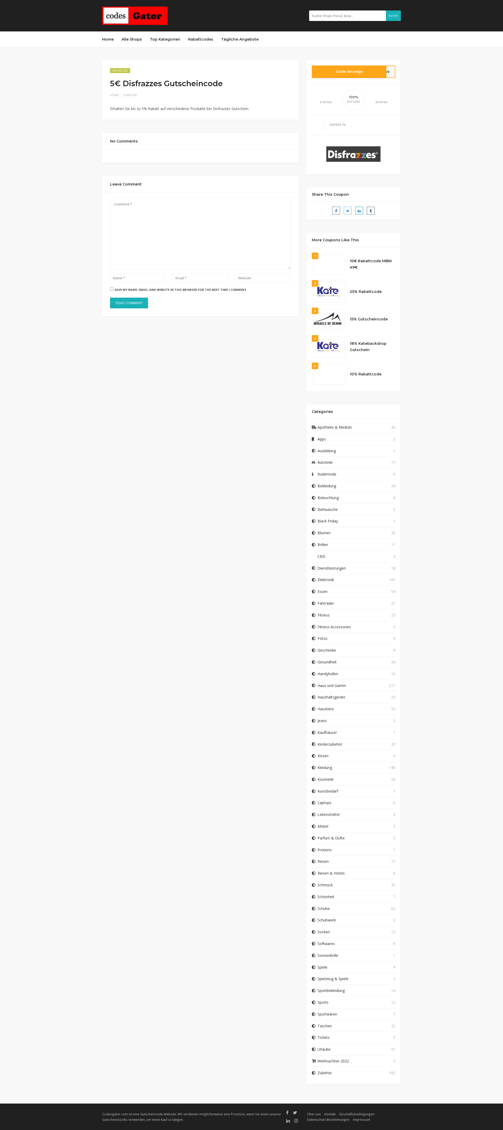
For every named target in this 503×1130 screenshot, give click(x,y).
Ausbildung (327, 450)
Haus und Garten (332, 685)
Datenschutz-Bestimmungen (328, 1119)
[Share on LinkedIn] (359, 211)
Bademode (327, 474)
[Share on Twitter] (348, 211)
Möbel (323, 826)
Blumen (324, 532)
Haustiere (326, 708)
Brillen (323, 544)
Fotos (322, 638)
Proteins (325, 849)
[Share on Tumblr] (371, 211)
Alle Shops (132, 39)
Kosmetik (325, 779)
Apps (322, 438)
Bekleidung (327, 485)
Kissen (323, 755)
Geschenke (327, 650)
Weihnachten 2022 (333, 1060)
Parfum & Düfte (331, 838)
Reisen (323, 861)
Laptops (324, 802)
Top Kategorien (165, 39)
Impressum (361, 1119)
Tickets (324, 1037)
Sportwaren (327, 1014)
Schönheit (326, 896)
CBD (321, 556)
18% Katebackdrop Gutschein (368, 346)
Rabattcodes (200, 39)
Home (108, 39)
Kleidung (325, 767)
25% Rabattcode (366, 291)
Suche (393, 16)
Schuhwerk (327, 920)
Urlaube (324, 1049)
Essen (322, 591)
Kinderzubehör (330, 744)
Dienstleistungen (332, 568)
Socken (324, 931)
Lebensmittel (329, 814)
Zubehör (130, 95)
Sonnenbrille (328, 955)
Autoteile (325, 462)
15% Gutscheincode (369, 319)
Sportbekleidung (331, 990)
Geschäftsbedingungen (356, 1114)
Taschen (325, 1025)
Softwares (326, 943)
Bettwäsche (328, 509)
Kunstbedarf (328, 791)
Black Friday (328, 520)
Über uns (314, 1114)
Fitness (324, 615)
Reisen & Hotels (331, 873)
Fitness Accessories (334, 626)
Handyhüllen (328, 673)
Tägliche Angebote (240, 39)
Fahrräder (326, 603)
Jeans (322, 720)
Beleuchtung (328, 497)
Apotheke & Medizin (335, 427)
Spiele (322, 967)
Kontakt (330, 1114)
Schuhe (324, 908)
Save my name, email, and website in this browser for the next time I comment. (180, 290)
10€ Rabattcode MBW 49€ (371, 264)
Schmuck (325, 884)
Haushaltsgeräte (331, 697)
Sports (323, 1002)
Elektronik (326, 579)
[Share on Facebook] (336, 211)
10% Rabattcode (365, 374)
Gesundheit (327, 661)
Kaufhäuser (327, 732)
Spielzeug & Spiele (333, 978)
